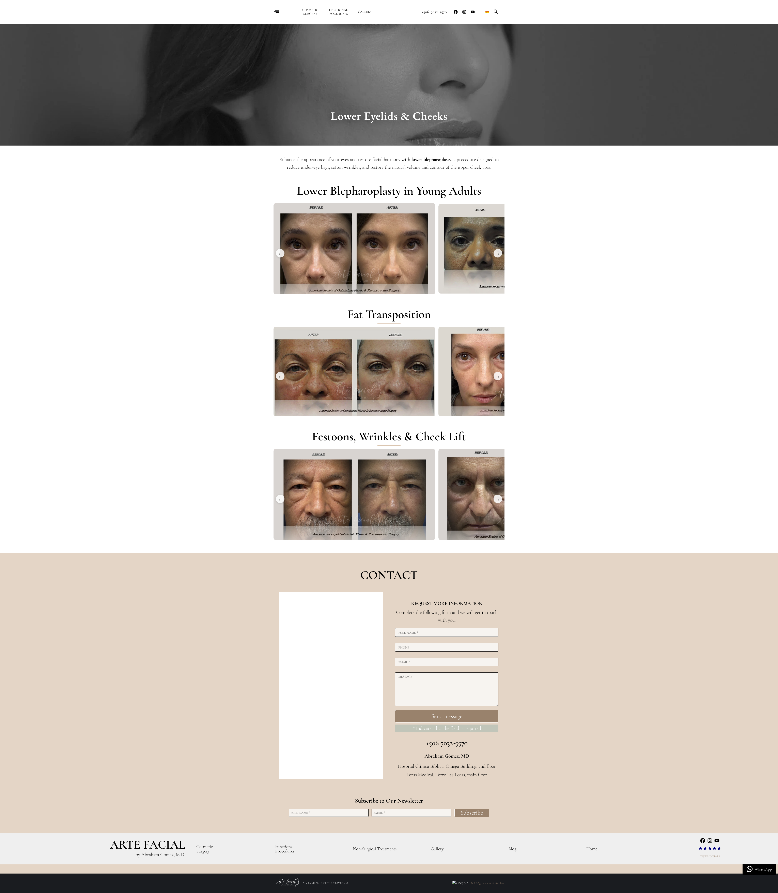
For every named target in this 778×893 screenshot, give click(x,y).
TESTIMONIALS (710, 856)
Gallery (437, 848)
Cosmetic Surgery (204, 849)
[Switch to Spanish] (487, 12)
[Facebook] (456, 12)
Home (591, 848)
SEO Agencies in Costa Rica (487, 883)
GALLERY (365, 12)
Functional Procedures (284, 849)
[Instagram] (464, 12)
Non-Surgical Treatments (374, 848)
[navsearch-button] (496, 12)
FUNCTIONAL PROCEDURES (337, 12)
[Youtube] (473, 12)
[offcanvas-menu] (276, 11)
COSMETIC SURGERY (310, 12)
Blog (512, 848)
